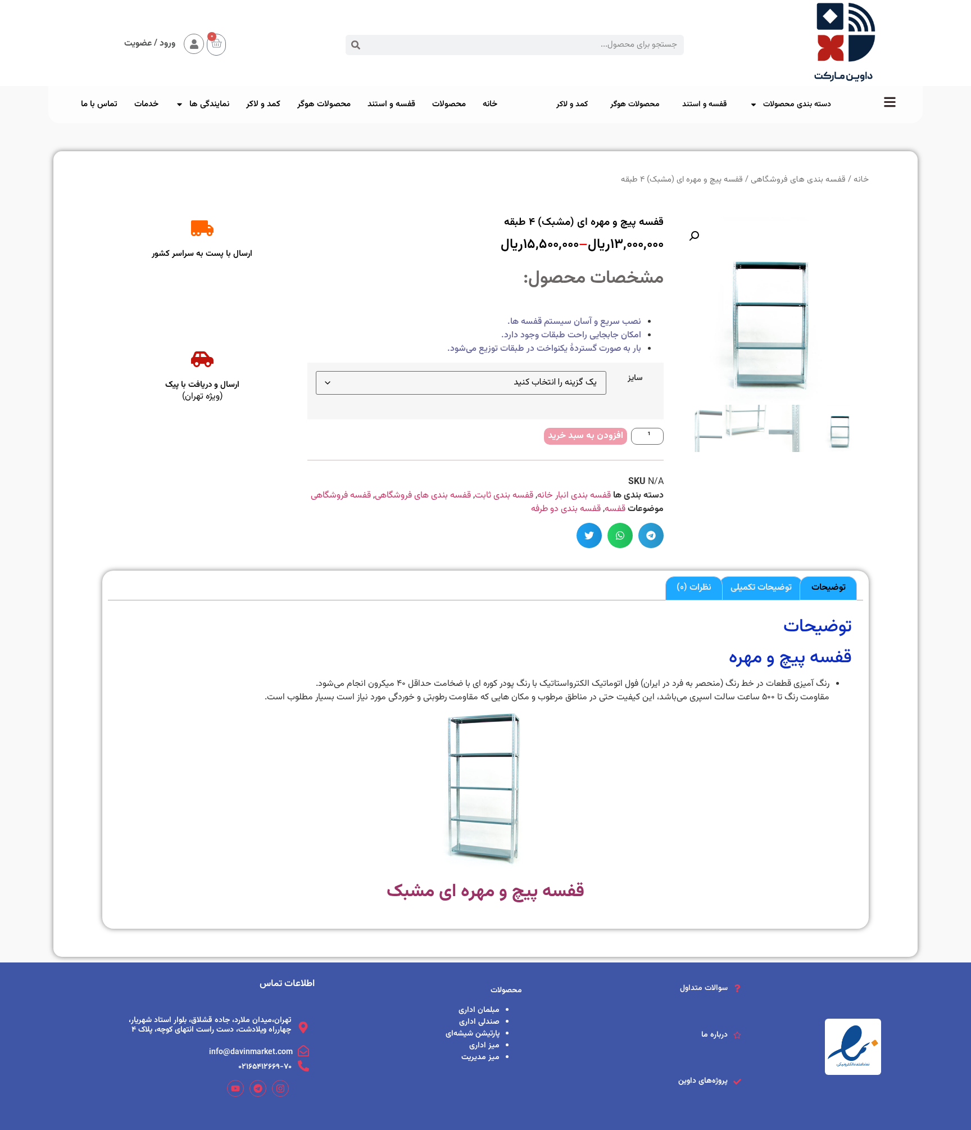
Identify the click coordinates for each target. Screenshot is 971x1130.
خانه (490, 104)
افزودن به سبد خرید (585, 436)
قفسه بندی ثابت (504, 496)
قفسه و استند (704, 104)
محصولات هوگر (635, 104)
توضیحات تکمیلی (761, 588)
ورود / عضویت (149, 44)
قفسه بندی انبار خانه (574, 496)
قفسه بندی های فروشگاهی (423, 496)
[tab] (828, 588)
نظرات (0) (694, 588)
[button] (651, 535)
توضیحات (828, 588)
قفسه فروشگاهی (341, 496)
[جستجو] (356, 45)
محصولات (449, 104)
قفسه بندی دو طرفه (566, 509)
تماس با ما (99, 104)
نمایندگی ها (209, 104)
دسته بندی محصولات (797, 104)
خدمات (146, 104)
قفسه (615, 509)
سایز (635, 378)
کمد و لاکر (572, 104)
